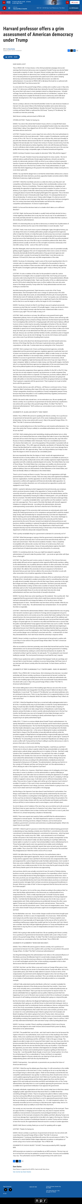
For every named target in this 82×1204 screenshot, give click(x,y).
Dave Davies (11, 49)
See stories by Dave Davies (22, 1172)
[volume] (9, 8)
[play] (4, 8)
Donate (75, 2)
